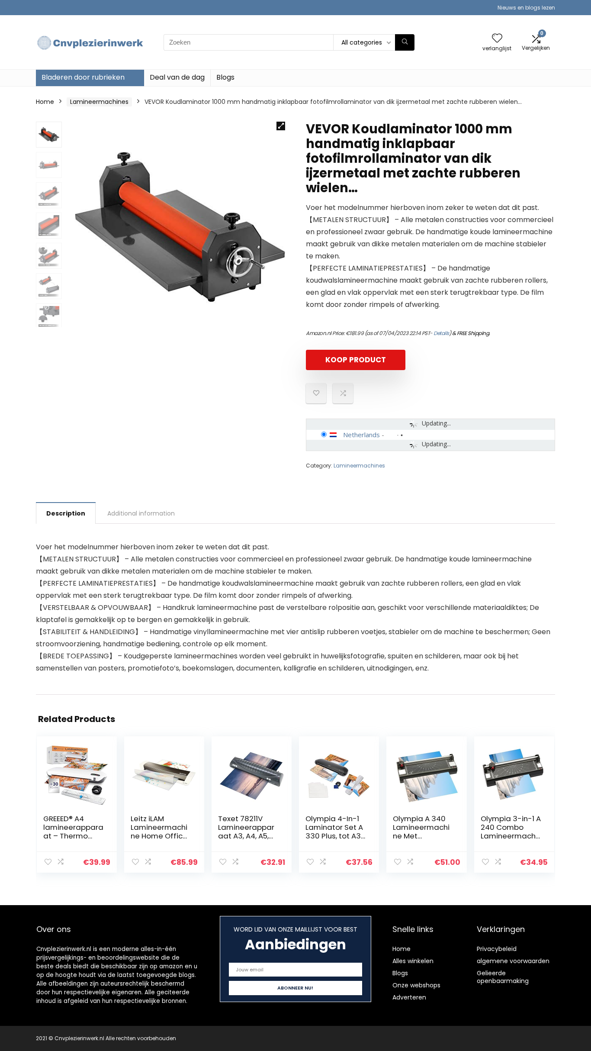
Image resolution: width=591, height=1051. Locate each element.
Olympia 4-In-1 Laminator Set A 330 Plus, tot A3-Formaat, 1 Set (335, 831)
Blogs (225, 77)
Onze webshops (416, 985)
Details (441, 333)
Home (45, 101)
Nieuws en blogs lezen (526, 7)
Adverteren (409, 997)
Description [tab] (65, 513)
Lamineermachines (99, 101)
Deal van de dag (177, 77)
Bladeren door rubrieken (83, 77)
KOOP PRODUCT (355, 360)
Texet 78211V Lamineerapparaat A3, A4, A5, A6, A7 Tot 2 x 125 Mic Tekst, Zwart (247, 835)
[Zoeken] (404, 42)
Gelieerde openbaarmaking (503, 977)
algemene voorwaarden (513, 961)
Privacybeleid (497, 949)
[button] (280, 126)
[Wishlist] (497, 39)
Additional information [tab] (141, 513)
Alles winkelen (413, 961)
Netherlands (361, 434)
